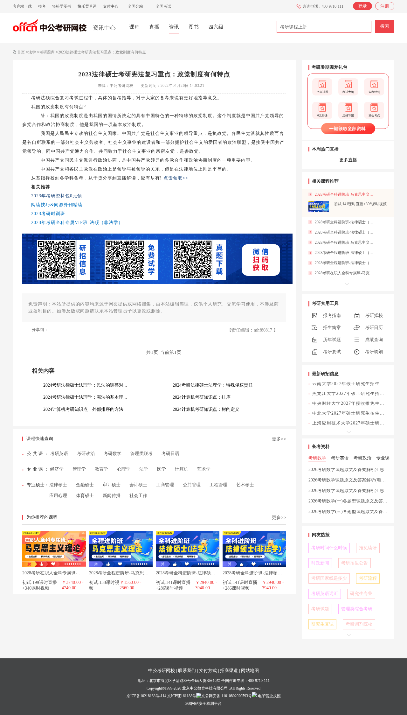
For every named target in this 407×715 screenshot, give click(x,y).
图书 (194, 27)
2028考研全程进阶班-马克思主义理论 (125, 573)
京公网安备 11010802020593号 (226, 696)
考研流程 (368, 578)
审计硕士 (112, 484)
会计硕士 (138, 484)
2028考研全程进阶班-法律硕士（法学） (346, 263)
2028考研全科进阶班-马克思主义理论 (346, 194)
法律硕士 (58, 484)
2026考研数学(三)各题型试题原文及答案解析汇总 (356, 511)
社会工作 (138, 495)
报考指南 (332, 315)
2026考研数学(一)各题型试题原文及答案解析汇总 (356, 501)
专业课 (36, 469)
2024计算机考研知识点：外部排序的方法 (83, 409)
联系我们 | (188, 670)
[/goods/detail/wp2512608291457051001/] (318, 206)
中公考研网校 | (162, 670)
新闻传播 (112, 495)
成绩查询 (374, 339)
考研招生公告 (354, 563)
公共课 (36, 453)
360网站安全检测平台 (203, 703)
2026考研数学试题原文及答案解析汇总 (346, 469)
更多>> (279, 439)
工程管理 (218, 484)
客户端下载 (22, 6)
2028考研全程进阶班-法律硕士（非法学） (346, 252)
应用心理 (58, 495)
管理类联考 (141, 453)
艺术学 (203, 469)
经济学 (57, 469)
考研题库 (47, 52)
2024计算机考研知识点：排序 (202, 397)
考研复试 (332, 351)
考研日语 (170, 453)
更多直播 (348, 160)
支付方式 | (209, 670)
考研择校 (374, 315)
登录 (362, 6)
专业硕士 (36, 484)
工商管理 (165, 484)
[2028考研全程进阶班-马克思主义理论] (121, 533)
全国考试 (163, 6)
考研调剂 (374, 351)
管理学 (79, 469)
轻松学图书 (61, 6)
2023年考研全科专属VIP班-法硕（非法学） (77, 222)
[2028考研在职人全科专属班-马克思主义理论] (54, 533)
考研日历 (374, 327)
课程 (134, 27)
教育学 (101, 469)
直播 (154, 27)
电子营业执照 (269, 696)
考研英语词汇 (324, 593)
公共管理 (192, 484)
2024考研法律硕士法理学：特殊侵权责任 (213, 385)
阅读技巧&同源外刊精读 (57, 204)
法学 (32, 52)
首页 (21, 52)
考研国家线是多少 (329, 578)
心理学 (123, 469)
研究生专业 (361, 593)
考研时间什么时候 (329, 547)
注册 (384, 6)
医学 (161, 469)
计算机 (181, 469)
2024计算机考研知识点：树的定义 (206, 409)
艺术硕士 (245, 484)
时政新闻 (320, 563)
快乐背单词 (87, 6)
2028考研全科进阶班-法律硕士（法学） (194, 573)
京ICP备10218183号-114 (146, 696)
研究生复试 (322, 624)
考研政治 (86, 453)
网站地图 (250, 670)
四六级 (216, 27)
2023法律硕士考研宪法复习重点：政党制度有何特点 (102, 52)
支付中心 (110, 6)
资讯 (174, 27)
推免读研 (368, 547)
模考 (42, 6)
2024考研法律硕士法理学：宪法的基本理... (85, 397)
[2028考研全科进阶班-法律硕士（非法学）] (254, 533)
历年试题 (332, 339)
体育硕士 (85, 495)
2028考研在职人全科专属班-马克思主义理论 (65, 573)
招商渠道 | (230, 670)
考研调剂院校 (359, 624)
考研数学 (112, 453)
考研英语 (59, 453)
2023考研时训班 (48, 213)
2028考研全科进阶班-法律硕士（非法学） (263, 573)
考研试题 (320, 608)
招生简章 (332, 327)
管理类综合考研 (356, 608)
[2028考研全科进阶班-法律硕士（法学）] (187, 533)
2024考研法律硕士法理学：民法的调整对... (85, 385)
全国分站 (135, 6)
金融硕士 (85, 484)
